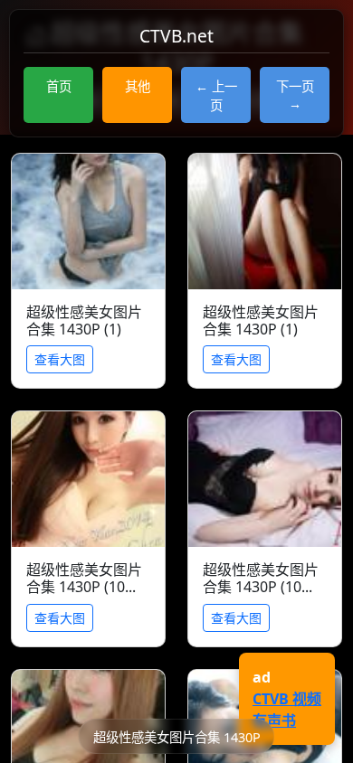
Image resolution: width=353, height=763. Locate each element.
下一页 (295, 86)
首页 (59, 86)
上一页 (223, 96)
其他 (137, 86)
